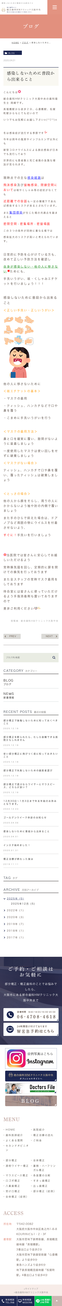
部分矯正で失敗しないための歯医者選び (28, 770)
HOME (15, 42)
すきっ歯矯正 (42, 1180)
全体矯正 (39, 1160)
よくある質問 (14, 1140)
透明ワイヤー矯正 (17, 1166)
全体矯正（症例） (17, 1197)
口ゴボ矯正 (13, 1180)
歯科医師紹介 (14, 1135)
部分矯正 (11, 1160)
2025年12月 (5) (23, 904)
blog (11, 53)
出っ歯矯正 (40, 1186)
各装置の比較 (42, 1175)
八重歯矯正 (13, 1186)
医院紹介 (39, 1129)
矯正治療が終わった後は (18, 859)
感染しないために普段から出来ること (26, 831)
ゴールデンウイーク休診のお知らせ (25, 817)
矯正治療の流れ (43, 1135)
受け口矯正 (13, 1191)
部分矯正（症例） (44, 1191)
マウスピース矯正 (17, 1175)
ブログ (25, 42)
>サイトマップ (31, 1289)
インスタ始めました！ (17, 845)
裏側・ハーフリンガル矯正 (44, 1168)
